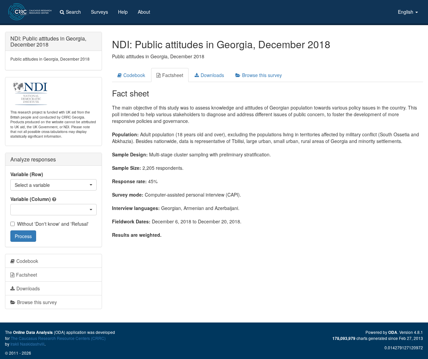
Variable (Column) (30, 199)
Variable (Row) (26, 174)
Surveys (99, 11)
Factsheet (172, 75)
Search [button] (73, 11)
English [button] (406, 11)
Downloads (212, 75)
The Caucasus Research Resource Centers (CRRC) (58, 338)
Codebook (134, 75)
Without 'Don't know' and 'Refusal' (53, 223)
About (144, 11)
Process (23, 236)
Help (123, 11)
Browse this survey (262, 75)
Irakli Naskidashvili (27, 344)
